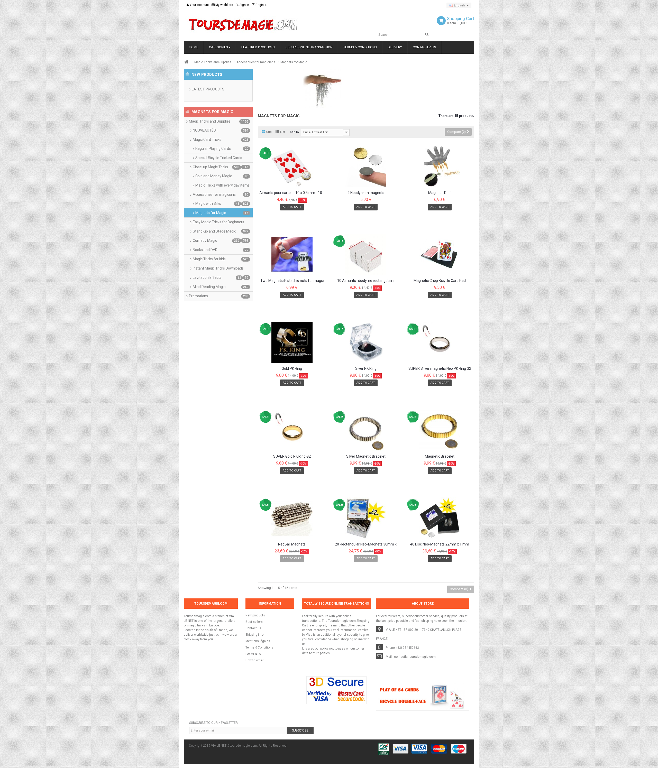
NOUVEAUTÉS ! (220, 130)
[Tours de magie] (243, 25)
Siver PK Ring (366, 369)
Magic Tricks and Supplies (212, 62)
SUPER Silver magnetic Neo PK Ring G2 (439, 369)
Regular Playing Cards (221, 148)
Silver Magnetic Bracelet (366, 456)
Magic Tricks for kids (220, 259)
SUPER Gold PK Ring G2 (292, 456)
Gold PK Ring (292, 369)
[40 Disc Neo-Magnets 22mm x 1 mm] (439, 518)
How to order (254, 660)
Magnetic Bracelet (439, 456)
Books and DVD (220, 250)
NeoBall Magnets (292, 544)
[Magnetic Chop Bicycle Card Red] (439, 254)
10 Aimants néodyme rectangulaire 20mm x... (366, 281)
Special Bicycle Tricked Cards (221, 159)
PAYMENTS (253, 654)
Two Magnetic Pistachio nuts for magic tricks (292, 281)
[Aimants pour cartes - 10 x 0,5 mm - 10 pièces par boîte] (292, 166)
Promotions (218, 296)
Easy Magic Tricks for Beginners (220, 223)
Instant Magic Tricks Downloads (220, 269)
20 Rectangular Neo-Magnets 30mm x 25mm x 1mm (366, 544)
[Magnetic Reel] (439, 166)
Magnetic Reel (439, 193)
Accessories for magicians (255, 62)
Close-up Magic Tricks (216, 167)
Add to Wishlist (276, 215)
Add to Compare (310, 215)
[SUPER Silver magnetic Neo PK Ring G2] (439, 342)
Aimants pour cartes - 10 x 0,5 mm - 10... (291, 193)
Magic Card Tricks (220, 139)
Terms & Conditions (259, 647)
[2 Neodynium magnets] (366, 166)
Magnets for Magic (221, 213)
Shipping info (254, 634)
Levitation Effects (217, 277)
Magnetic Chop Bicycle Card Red (440, 281)
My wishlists (224, 5)
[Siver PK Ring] (366, 342)
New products (255, 615)
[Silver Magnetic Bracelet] (366, 430)
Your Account (199, 5)
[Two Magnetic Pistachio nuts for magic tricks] (292, 254)
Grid (269, 132)
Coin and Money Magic (221, 176)
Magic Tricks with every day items (222, 186)
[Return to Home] (186, 62)
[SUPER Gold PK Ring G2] (292, 430)
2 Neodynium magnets (366, 193)
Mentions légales (257, 641)
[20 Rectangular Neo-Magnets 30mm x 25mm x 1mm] (366, 518)
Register (261, 5)
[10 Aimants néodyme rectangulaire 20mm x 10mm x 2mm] (366, 254)
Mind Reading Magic (220, 287)
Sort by (294, 132)
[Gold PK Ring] (292, 342)
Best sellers (254, 622)
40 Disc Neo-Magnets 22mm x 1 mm (439, 544)
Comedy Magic (216, 240)
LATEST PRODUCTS (208, 89)
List (282, 132)
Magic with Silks (217, 203)
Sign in (244, 5)
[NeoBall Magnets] (292, 518)
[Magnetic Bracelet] (439, 430)
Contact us (253, 628)
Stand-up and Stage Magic (220, 232)
